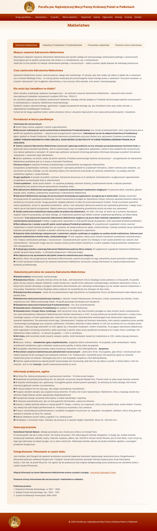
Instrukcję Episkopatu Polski (103, 472)
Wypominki (86, 17)
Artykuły (128, 17)
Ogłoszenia (107, 17)
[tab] (26, 45)
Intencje (118, 17)
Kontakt (137, 17)
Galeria (96, 17)
